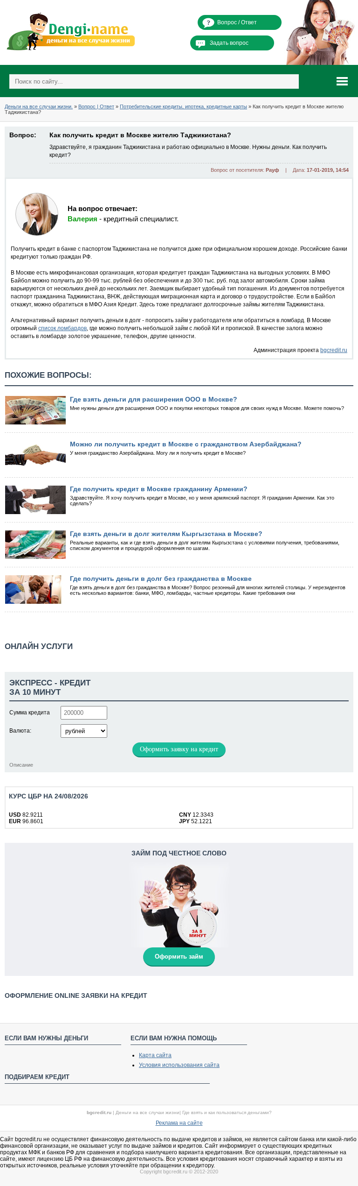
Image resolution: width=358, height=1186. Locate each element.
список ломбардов (62, 328)
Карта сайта (155, 1055)
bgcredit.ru (333, 350)
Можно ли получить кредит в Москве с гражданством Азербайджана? (186, 444)
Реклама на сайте (179, 1123)
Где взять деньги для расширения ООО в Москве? (153, 399)
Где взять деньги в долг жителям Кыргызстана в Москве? (166, 533)
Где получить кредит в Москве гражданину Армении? (159, 489)
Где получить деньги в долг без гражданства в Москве (161, 578)
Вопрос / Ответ (237, 22)
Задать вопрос (229, 43)
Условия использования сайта (179, 1065)
